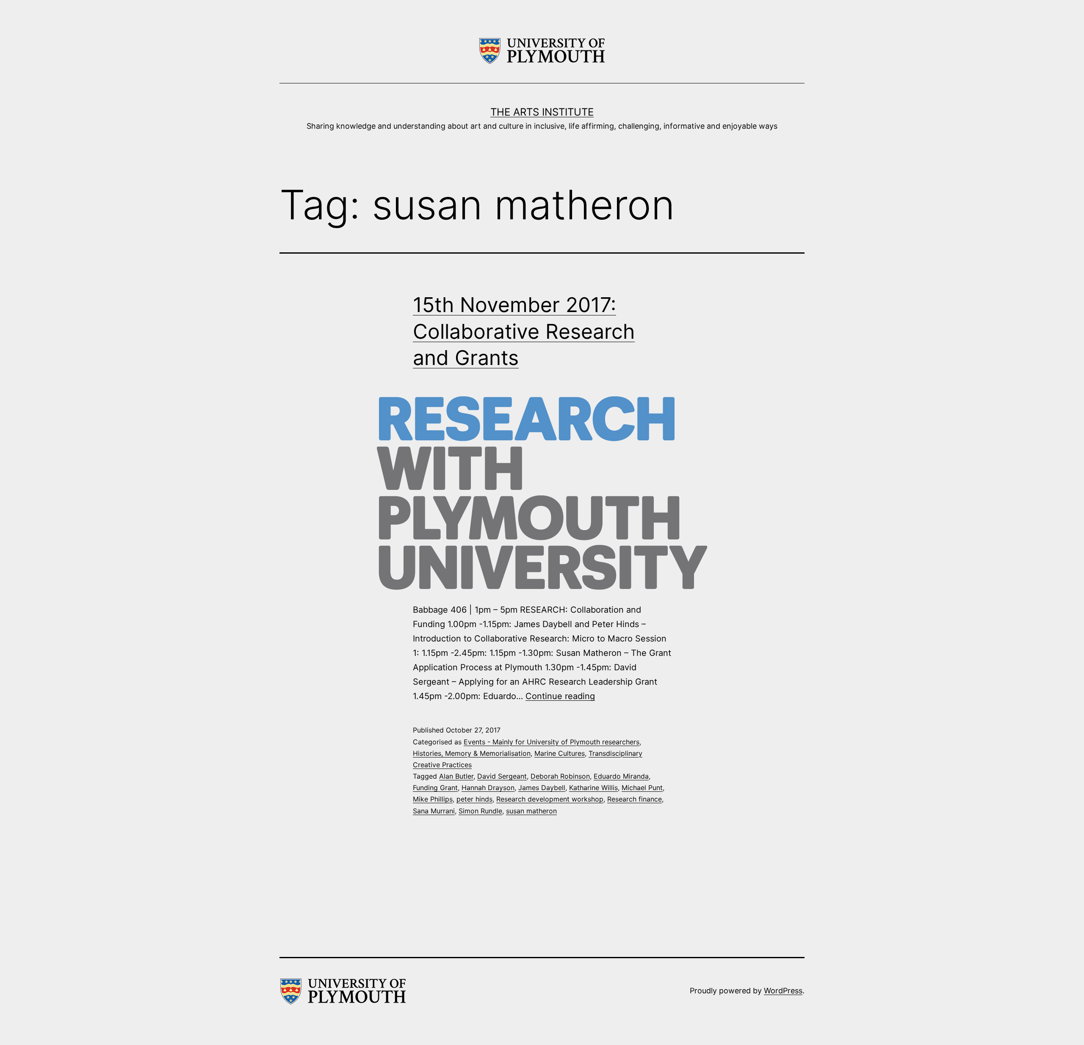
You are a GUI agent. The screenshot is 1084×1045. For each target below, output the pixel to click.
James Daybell (541, 787)
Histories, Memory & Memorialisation (472, 753)
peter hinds (474, 799)
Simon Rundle (480, 811)
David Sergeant (502, 776)
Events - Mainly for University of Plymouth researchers (551, 742)
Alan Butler (456, 776)
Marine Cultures (559, 753)
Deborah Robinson (560, 776)
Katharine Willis (593, 787)
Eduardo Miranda (621, 776)
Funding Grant (435, 787)
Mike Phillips (433, 799)
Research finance (634, 799)
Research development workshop (549, 799)
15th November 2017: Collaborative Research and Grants (524, 331)
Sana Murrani (434, 811)
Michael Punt (642, 787)
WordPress (783, 990)
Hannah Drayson (488, 787)
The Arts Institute (542, 112)
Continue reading (560, 696)
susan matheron (531, 811)
